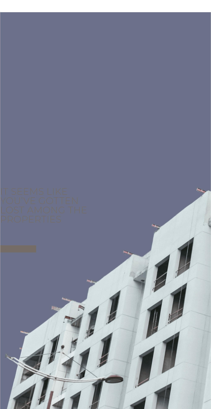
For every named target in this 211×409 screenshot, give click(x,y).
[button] (18, 248)
